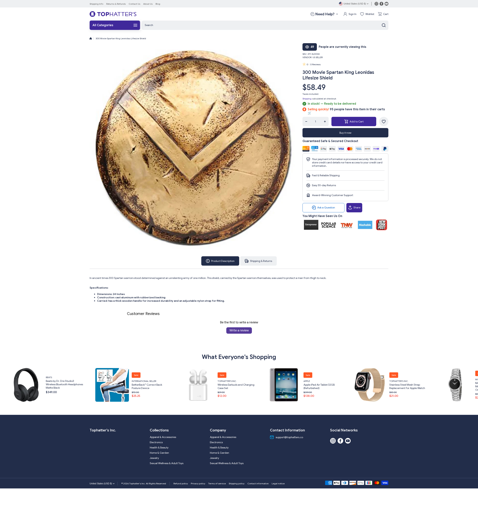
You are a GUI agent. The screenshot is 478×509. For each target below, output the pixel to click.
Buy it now (345, 132)
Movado (368, 379)
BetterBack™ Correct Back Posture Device (34, 386)
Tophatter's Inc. (114, 381)
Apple (194, 381)
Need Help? (324, 14)
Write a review (239, 330)
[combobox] (265, 25)
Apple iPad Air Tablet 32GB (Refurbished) (206, 386)
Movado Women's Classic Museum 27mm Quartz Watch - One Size (382, 386)
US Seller (318, 57)
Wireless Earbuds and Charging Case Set (123, 386)
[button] (383, 14)
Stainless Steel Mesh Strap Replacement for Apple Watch (295, 386)
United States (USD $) (101, 483)
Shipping (306, 98)
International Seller (31, 381)
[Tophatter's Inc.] (113, 14)
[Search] (383, 25)
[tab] (258, 261)
